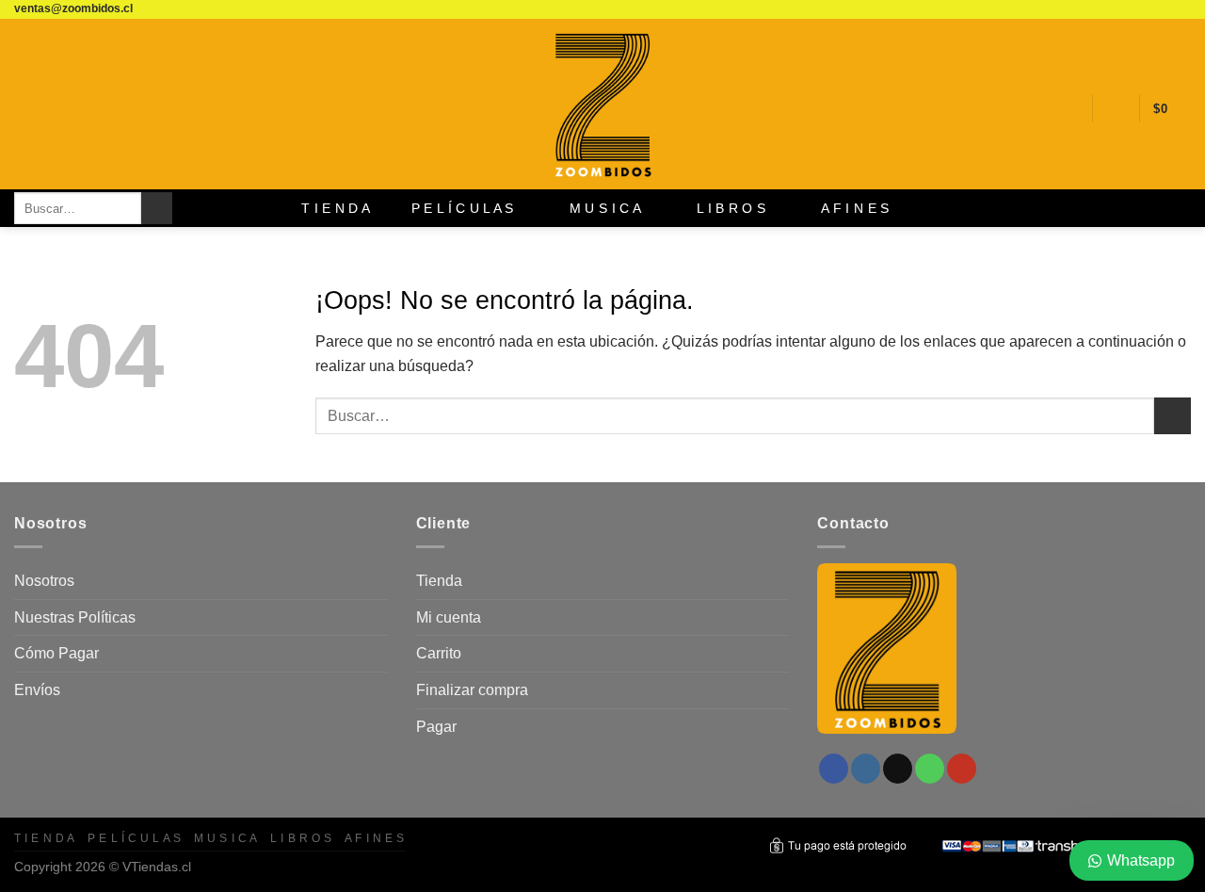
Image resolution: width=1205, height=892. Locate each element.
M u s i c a (605, 208)
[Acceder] (1115, 108)
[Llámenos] (1163, 9)
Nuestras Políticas (75, 617)
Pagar (436, 727)
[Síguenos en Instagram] (1127, 9)
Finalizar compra (472, 690)
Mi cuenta (448, 617)
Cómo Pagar (56, 653)
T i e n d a (335, 208)
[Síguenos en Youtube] (1181, 9)
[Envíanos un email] (1145, 9)
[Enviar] (156, 208)
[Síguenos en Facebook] (1110, 9)
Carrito (438, 653)
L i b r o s (731, 208)
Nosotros (44, 581)
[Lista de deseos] (1070, 108)
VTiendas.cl (156, 866)
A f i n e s (855, 208)
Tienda (439, 581)
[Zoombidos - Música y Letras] (602, 104)
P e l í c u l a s (462, 208)
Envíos (37, 690)
